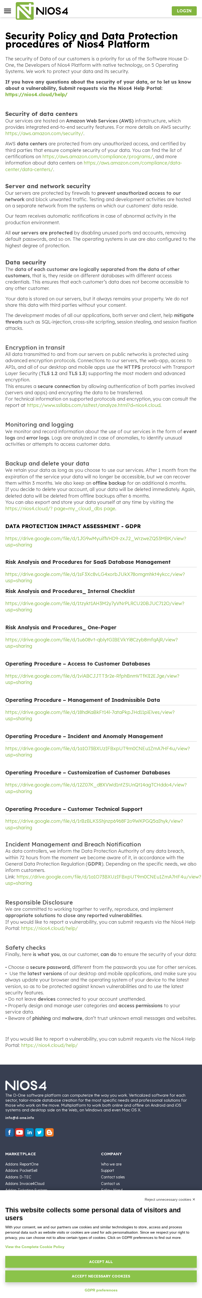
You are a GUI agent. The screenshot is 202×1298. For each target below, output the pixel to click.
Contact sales (113, 1177)
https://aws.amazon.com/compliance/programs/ (97, 157)
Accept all (101, 1261)
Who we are (111, 1164)
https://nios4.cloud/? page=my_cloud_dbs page (60, 508)
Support (107, 1170)
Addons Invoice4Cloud (24, 1183)
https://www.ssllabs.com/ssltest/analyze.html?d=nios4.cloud (93, 405)
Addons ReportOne (21, 1164)
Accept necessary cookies (101, 1276)
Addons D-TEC (18, 1177)
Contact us (110, 1183)
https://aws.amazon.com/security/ (44, 133)
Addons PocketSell (21, 1170)
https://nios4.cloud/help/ (36, 94)
